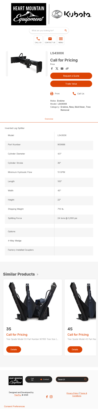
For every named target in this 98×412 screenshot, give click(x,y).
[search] (66, 30)
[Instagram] (51, 396)
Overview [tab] (49, 119)
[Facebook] (46, 396)
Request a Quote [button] (71, 76)
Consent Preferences (14, 406)
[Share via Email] (62, 68)
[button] (38, 40)
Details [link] (13, 349)
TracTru (17, 395)
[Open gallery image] (27, 63)
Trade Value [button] (71, 83)
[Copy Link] (67, 68)
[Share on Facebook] (51, 68)
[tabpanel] (27, 64)
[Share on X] (56, 68)
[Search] (85, 379)
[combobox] (49, 30)
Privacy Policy (72, 393)
